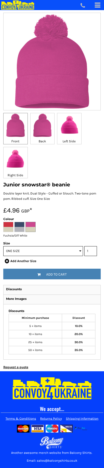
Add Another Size (23, 261)
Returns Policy (51, 418)
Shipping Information (82, 418)
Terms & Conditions (21, 418)
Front (15, 141)
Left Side (69, 141)
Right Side (15, 175)
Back (42, 141)
